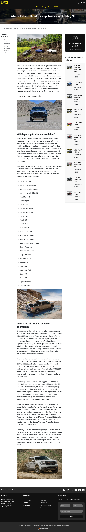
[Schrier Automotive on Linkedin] (83, 490)
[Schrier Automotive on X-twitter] (67, 490)
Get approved (26, 505)
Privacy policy (26, 508)
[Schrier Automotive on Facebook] (63, 490)
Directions (43, 500)
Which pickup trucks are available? (8, 41)
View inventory (27, 500)
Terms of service (45, 508)
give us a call (34, 440)
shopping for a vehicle (35, 68)
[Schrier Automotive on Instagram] (75, 490)
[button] (77, 2)
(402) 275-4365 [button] (8, 506)
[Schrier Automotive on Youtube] (71, 490)
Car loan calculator (45, 505)
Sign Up (71, 516)
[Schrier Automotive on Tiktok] (79, 490)
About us (25, 502)
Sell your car (43, 502)
